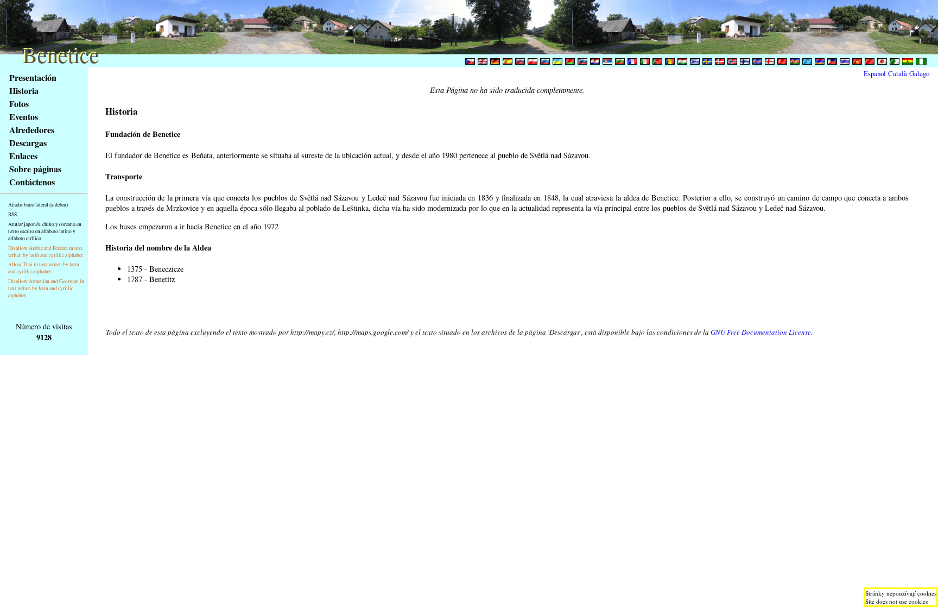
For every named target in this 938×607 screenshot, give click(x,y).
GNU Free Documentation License (761, 332)
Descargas (28, 142)
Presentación (32, 77)
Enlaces (23, 155)
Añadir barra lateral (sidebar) (38, 204)
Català (897, 73)
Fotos (19, 103)
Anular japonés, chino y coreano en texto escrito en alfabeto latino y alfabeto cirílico (44, 231)
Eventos (23, 116)
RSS (12, 214)
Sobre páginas (35, 168)
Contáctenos (32, 182)
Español (875, 73)
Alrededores (31, 129)
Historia (24, 90)
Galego (919, 73)
